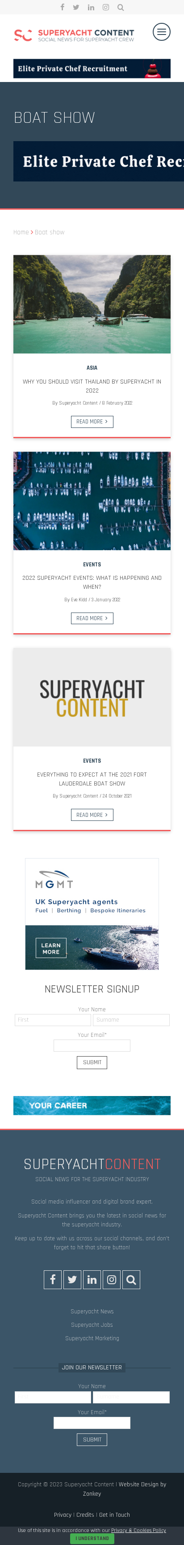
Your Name (92, 1010)
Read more (89, 421)
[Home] (74, 36)
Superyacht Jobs (92, 1325)
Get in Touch (114, 1515)
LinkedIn (91, 7)
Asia (92, 367)
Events (92, 564)
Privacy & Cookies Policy (138, 1530)
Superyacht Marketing (92, 1338)
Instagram (106, 7)
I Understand (92, 1538)
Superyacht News (92, 1312)
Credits (85, 1515)
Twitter (76, 7)
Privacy (62, 1515)
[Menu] (161, 32)
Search (121, 7)
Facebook (62, 7)
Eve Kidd (79, 600)
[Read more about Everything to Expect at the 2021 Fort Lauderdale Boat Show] (92, 697)
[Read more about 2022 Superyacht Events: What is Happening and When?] (92, 501)
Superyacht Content (78, 403)
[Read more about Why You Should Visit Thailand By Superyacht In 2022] (92, 304)
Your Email (92, 1035)
